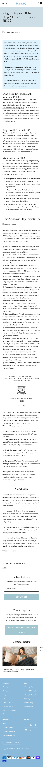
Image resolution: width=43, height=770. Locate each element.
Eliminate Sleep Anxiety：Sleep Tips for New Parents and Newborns (18, 670)
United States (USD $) (10, 742)
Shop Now (21, 406)
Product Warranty (9, 731)
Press (4, 699)
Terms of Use (28, 707)
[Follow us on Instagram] (30, 725)
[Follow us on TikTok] (30, 730)
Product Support (8, 727)
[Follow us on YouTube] (26, 730)
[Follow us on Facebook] (26, 725)
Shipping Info (28, 687)
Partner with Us (8, 707)
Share (4, 568)
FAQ (4, 723)
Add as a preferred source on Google (21, 630)
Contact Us (7, 691)
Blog (4, 695)
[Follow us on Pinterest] (35, 725)
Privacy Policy (28, 703)
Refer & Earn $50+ (9, 703)
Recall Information (9, 735)
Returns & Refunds (30, 695)
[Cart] (39, 4)
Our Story (6, 687)
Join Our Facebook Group (9, 712)
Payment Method (30, 691)
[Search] (7, 4)
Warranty (27, 699)
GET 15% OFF (21, 597)
